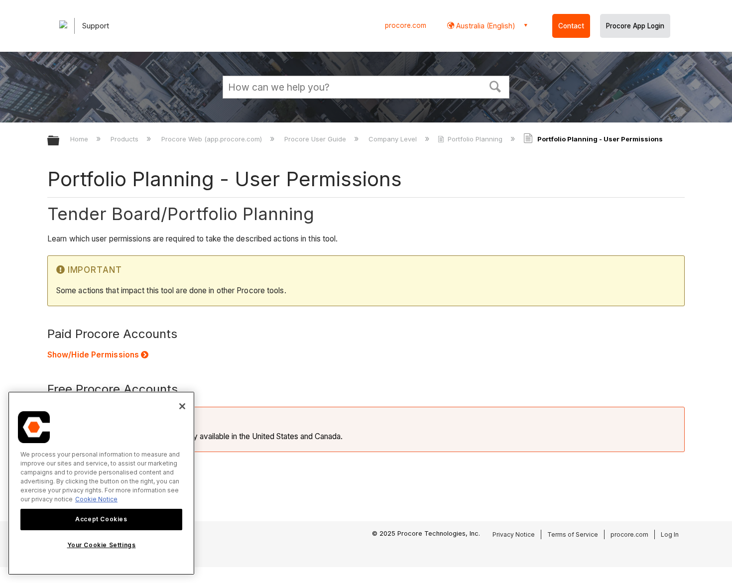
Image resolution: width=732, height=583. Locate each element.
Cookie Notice (96, 499)
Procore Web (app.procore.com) (212, 139)
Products (125, 139)
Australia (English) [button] (484, 25)
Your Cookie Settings (101, 545)
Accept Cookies (101, 519)
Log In (670, 534)
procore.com (405, 25)
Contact (571, 26)
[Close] (182, 406)
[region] (101, 483)
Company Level (393, 139)
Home (80, 139)
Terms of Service (572, 534)
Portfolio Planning (475, 139)
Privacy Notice (513, 534)
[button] (495, 86)
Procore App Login (635, 26)
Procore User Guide (316, 139)
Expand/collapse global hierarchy (59, 141)
